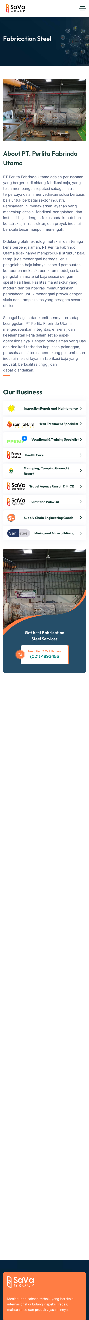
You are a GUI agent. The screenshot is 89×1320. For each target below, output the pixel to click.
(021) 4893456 (44, 656)
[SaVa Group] (16, 8)
